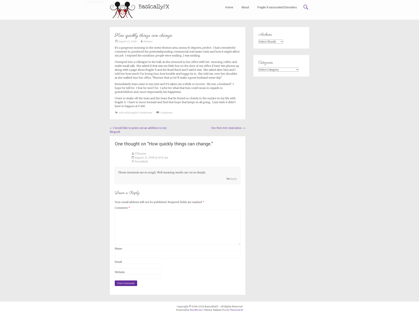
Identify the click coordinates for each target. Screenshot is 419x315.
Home (229, 7)
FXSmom (140, 153)
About (245, 7)
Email (118, 261)
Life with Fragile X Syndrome (135, 112)
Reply (233, 178)
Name (118, 248)
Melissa (148, 41)
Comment (122, 207)
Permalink (141, 161)
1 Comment (166, 112)
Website (120, 272)
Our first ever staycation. (228, 128)
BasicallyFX (154, 6)
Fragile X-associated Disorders (277, 7)
